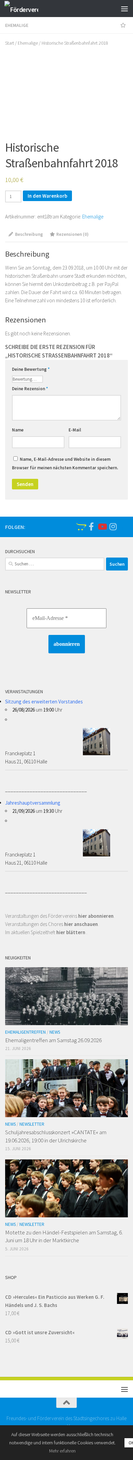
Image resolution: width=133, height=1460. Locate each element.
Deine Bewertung (31, 369)
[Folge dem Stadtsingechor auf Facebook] (91, 526)
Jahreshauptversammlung (32, 803)
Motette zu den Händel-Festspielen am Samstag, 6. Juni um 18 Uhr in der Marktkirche (64, 1236)
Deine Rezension (30, 389)
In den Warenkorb (47, 196)
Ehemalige (16, 25)
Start (9, 43)
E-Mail (75, 430)
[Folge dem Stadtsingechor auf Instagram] (113, 526)
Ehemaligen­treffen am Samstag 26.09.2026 (53, 1040)
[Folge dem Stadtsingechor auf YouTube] (102, 526)
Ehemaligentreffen (25, 1032)
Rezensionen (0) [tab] (72, 234)
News (54, 1032)
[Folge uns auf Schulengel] (80, 526)
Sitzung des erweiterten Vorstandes (44, 701)
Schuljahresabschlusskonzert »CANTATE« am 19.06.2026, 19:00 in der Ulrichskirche (55, 1136)
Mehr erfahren (62, 1451)
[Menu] (124, 8)
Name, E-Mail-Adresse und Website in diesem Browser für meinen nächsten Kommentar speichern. (65, 463)
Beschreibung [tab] (29, 234)
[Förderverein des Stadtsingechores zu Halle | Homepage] (26, 8)
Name (18, 430)
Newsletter (31, 1124)
